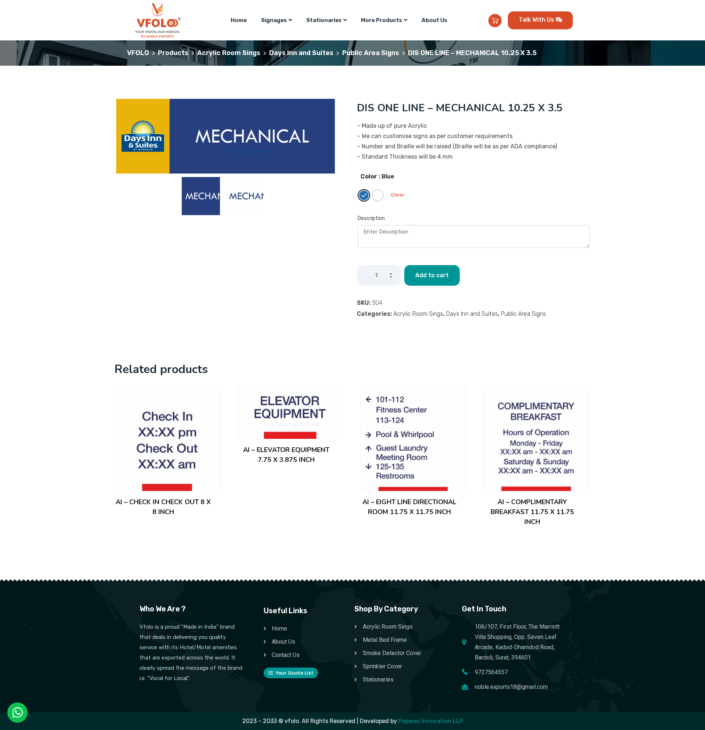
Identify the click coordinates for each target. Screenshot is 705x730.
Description (371, 218)
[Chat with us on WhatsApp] (17, 713)
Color (369, 176)
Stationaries (323, 20)
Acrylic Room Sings (418, 313)
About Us (434, 20)
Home (239, 20)
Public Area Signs (523, 313)
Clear (398, 194)
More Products (381, 20)
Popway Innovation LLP (430, 721)
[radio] (363, 195)
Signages (274, 20)
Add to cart (432, 275)
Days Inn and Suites (472, 313)
